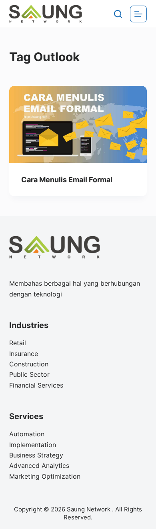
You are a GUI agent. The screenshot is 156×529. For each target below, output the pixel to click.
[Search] (118, 14)
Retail (17, 343)
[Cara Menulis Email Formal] (77, 124)
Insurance (23, 354)
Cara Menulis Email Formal (66, 179)
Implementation (32, 445)
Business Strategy (36, 455)
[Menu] (138, 14)
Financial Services (36, 385)
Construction (28, 364)
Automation (26, 434)
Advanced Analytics (39, 465)
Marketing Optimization (44, 476)
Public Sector (29, 374)
